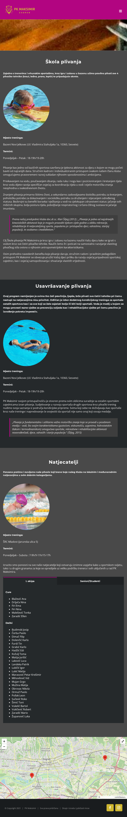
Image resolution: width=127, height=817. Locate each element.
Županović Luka (21, 716)
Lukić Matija (18, 671)
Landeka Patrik (20, 664)
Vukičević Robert (21, 709)
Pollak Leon (18, 695)
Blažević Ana (19, 599)
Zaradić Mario (20, 713)
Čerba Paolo (19, 633)
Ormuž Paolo (19, 692)
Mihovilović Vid (20, 678)
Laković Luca (19, 660)
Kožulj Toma (19, 654)
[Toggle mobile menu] (120, 11)
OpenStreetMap (107, 797)
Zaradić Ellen (19, 616)
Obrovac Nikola (21, 688)
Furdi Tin (17, 643)
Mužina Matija (20, 685)
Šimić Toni (18, 702)
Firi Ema (16, 605)
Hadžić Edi (18, 650)
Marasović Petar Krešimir (26, 674)
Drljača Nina (19, 602)
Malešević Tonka (21, 612)
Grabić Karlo (19, 647)
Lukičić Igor (18, 667)
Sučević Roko (19, 699)
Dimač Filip (18, 636)
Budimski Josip (20, 629)
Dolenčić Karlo (20, 640)
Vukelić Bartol (20, 706)
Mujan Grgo (19, 681)
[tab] (30, 581)
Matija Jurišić (19, 657)
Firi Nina (16, 609)
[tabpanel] (63, 654)
